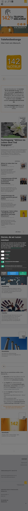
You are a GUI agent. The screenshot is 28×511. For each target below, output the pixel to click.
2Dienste (7, 252)
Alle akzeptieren (22, 273)
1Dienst (7, 263)
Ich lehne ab (4, 273)
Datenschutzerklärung (16, 248)
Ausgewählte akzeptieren (13, 273)
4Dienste (7, 256)
